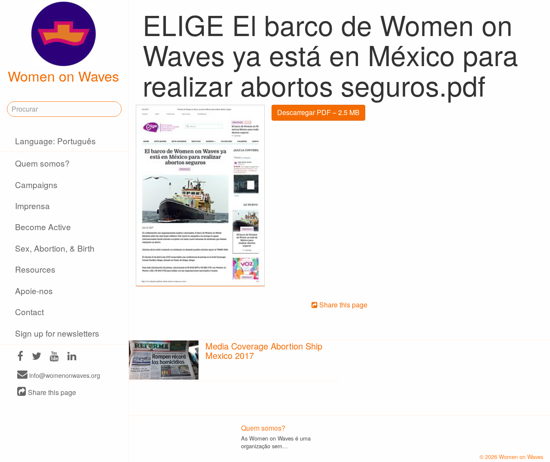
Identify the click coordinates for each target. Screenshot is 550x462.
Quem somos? (42, 163)
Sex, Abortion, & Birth (55, 248)
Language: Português (55, 140)
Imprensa (32, 205)
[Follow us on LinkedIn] (72, 357)
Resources (35, 269)
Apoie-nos (34, 290)
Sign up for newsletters (57, 333)
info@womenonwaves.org (64, 375)
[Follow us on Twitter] (36, 357)
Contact (29, 311)
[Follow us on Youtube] (54, 357)
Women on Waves (63, 75)
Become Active (43, 226)
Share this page (51, 392)
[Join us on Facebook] (20, 357)
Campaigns (36, 184)
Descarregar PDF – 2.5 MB (318, 112)
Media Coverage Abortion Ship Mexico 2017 (263, 351)
